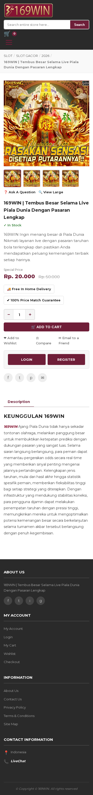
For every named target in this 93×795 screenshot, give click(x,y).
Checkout (12, 662)
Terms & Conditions (19, 716)
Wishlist (10, 654)
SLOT (8, 56)
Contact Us (13, 699)
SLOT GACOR (27, 56)
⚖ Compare (43, 340)
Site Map (11, 724)
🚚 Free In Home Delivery (29, 289)
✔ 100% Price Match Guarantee (34, 300)
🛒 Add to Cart (46, 327)
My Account (13, 629)
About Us (11, 691)
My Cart (10, 645)
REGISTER (66, 359)
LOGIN (26, 359)
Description (19, 401)
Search (79, 25)
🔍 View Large (50, 192)
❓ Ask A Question (19, 192)
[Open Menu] (9, 42)
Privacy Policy (15, 707)
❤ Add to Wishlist (11, 340)
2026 (45, 56)
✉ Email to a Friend (69, 340)
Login (8, 637)
